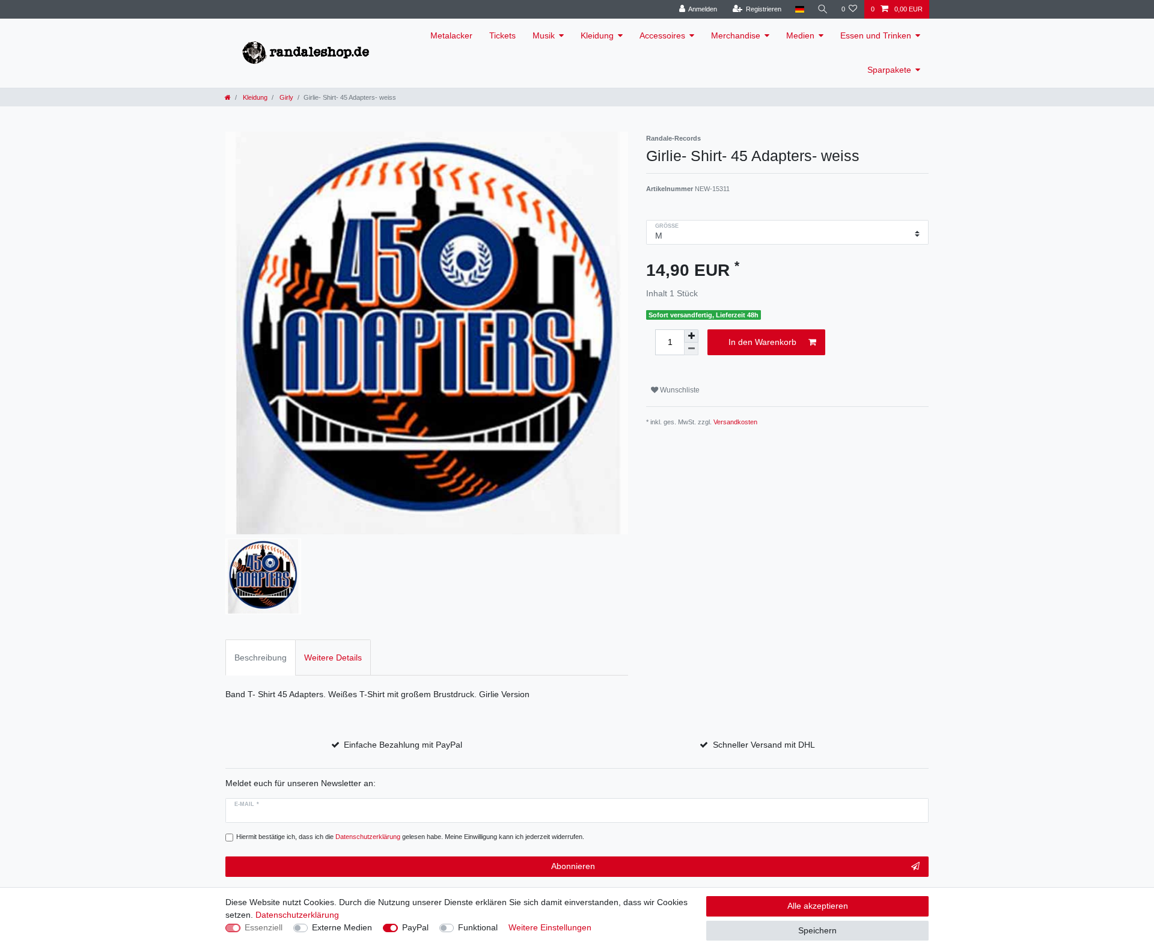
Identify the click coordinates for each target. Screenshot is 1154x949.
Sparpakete (889, 70)
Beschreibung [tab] (260, 657)
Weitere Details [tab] (333, 657)
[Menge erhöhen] (691, 336)
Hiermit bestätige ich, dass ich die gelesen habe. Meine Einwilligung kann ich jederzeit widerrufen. (410, 836)
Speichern (817, 930)
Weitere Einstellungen (549, 927)
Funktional (478, 927)
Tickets (502, 35)
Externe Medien (342, 927)
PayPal (415, 927)
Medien (800, 35)
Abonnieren (573, 866)
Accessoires (662, 35)
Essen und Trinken (875, 35)
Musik (544, 35)
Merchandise (735, 35)
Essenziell (263, 927)
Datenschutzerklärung (297, 915)
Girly (285, 97)
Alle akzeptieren (817, 906)
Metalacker (451, 35)
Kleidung (597, 35)
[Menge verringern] (691, 349)
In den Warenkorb (762, 342)
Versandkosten (735, 422)
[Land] (799, 9)
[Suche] (823, 9)
